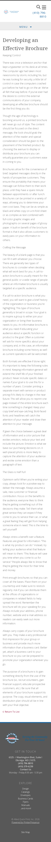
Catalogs (25, 791)
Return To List (12, 711)
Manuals (25, 805)
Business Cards (25, 798)
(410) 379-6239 (25, 766)
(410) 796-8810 (25, 763)
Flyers (25, 801)
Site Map (25, 832)
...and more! (25, 808)
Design (25, 788)
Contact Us (25, 769)
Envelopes (25, 795)
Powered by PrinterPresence (25, 822)
